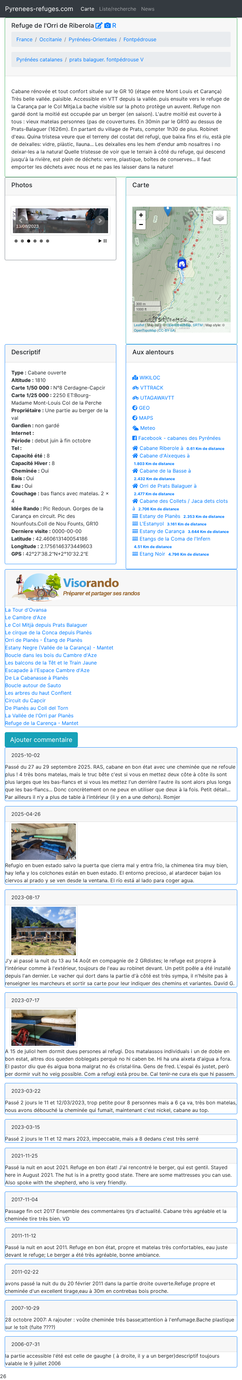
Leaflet (139, 324)
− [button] (141, 224)
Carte (87, 9)
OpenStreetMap (179, 324)
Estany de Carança (183, 531)
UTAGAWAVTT (156, 398)
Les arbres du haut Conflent (38, 693)
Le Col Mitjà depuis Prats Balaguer (46, 625)
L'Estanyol (172, 523)
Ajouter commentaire (41, 739)
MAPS (145, 418)
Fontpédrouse (140, 39)
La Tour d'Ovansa (26, 610)
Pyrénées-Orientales (93, 39)
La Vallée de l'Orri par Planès (39, 715)
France (24, 39)
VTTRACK (151, 387)
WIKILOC (149, 377)
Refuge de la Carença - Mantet (41, 723)
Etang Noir (173, 554)
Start (100, 241)
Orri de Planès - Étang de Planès (43, 640)
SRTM (198, 324)
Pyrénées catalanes (39, 59)
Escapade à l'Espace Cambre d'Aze (47, 670)
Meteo (147, 428)
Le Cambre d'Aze (25, 617)
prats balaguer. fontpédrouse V (106, 59)
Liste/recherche (117, 9)
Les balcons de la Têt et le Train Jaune (51, 662)
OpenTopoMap (145, 330)
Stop (105, 241)
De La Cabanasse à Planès (36, 678)
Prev (21, 221)
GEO (143, 408)
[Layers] (220, 217)
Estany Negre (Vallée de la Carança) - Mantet (59, 647)
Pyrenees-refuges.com (39, 9)
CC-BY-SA (166, 330)
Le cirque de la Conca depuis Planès (48, 632)
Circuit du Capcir (25, 700)
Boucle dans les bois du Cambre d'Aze (51, 655)
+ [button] (141, 215)
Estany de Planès (181, 516)
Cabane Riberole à (181, 448)
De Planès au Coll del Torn (36, 708)
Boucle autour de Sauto (33, 685)
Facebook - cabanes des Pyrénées (179, 438)
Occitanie (50, 39)
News (147, 9)
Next (100, 221)
